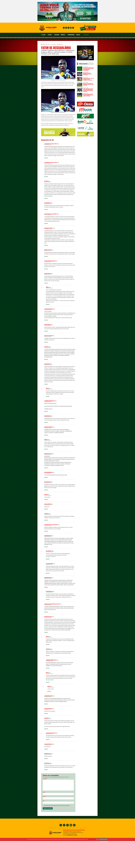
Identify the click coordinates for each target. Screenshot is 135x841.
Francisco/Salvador (48, 308)
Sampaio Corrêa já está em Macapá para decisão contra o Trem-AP (88, 84)
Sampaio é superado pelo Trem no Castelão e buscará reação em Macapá (88, 95)
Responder (46, 157)
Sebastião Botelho (48, 427)
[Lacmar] (85, 130)
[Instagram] (64, 28)
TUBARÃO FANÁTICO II (51, 660)
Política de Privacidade (92, 839)
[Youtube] (71, 28)
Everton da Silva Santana (49, 260)
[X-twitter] (68, 28)
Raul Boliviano (47, 753)
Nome (44, 792)
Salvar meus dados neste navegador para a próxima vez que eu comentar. (57, 805)
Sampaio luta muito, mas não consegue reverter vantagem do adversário (88, 79)
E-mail (44, 796)
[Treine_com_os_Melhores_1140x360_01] (67, 20)
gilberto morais (47, 249)
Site (43, 800)
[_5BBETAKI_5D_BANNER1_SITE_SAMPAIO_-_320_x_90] (85, 136)
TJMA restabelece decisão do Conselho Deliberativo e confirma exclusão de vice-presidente (88, 90)
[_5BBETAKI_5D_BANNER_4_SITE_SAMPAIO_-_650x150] (58, 136)
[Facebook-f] (66, 28)
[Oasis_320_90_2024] (85, 106)
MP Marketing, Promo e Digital (72, 835)
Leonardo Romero (48, 744)
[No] (133, 839)
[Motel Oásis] (85, 59)
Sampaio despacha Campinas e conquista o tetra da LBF (87, 73)
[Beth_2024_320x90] (85, 124)
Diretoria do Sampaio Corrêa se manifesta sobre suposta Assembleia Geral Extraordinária (88, 69)
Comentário (45, 778)
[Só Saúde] (85, 112)
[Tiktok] (73, 28)
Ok (97, 839)
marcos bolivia (47, 504)
